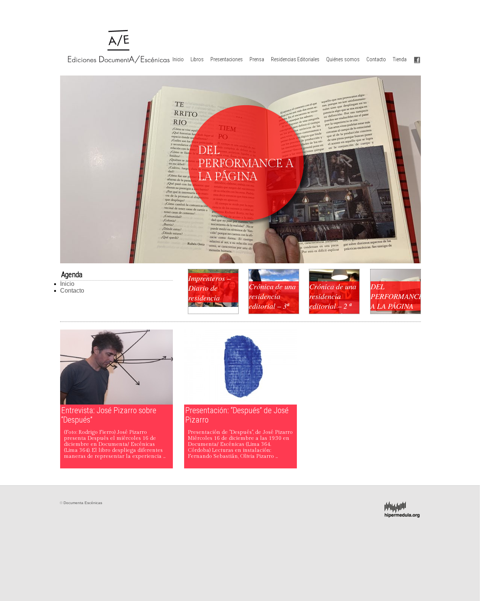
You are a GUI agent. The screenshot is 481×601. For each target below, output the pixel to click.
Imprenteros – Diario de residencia (209, 287)
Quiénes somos (343, 59)
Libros (197, 59)
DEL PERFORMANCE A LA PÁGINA (395, 296)
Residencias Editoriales (295, 59)
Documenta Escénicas (83, 503)
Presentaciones (226, 59)
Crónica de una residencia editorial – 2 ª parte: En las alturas (332, 305)
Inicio (178, 59)
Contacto (376, 59)
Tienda (400, 59)
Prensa (257, 59)
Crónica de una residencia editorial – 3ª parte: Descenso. (272, 305)
